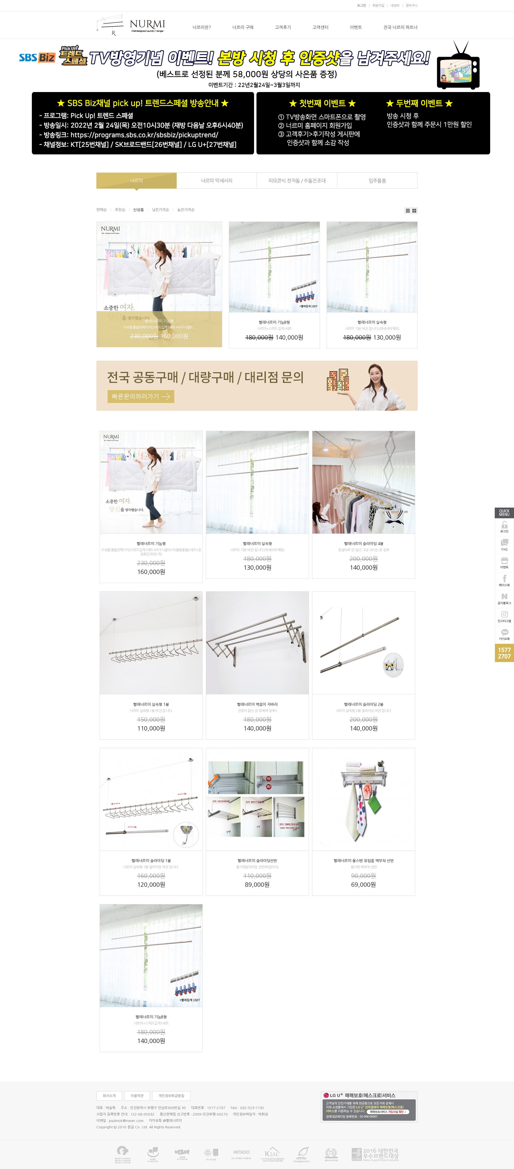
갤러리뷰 (414, 211)
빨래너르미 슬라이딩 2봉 (363, 704)
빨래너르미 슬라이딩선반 (257, 861)
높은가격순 (186, 210)
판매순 (101, 210)
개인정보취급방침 (171, 1096)
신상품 (138, 210)
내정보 (395, 5)
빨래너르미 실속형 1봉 (151, 704)
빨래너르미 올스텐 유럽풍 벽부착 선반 (364, 861)
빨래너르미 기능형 (159, 321)
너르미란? (201, 27)
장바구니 (412, 5)
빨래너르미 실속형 (372, 322)
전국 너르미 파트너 (400, 27)
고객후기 (283, 27)
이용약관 (137, 1096)
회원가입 (378, 5)
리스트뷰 (408, 211)
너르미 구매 (243, 27)
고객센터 (320, 27)
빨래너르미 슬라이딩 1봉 (151, 861)
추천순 (120, 210)
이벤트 (356, 27)
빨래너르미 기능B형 (274, 322)
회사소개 (109, 1096)
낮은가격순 (160, 210)
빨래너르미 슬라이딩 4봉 (363, 544)
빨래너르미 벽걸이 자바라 (257, 704)
